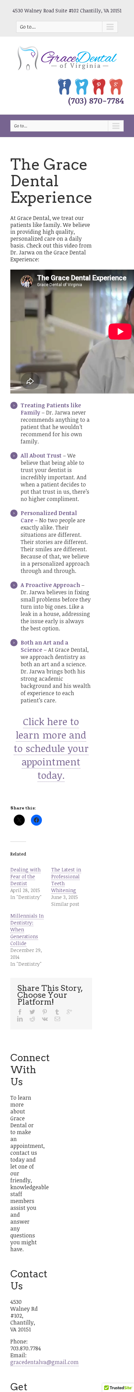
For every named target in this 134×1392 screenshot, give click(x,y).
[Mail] (57, 1019)
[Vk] (45, 1019)
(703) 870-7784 (96, 100)
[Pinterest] (44, 1012)
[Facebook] (20, 1012)
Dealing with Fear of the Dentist (25, 876)
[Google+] (69, 1012)
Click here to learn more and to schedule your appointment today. (51, 748)
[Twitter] (32, 1012)
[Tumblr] (57, 1012)
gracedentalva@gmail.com (44, 1362)
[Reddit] (32, 1019)
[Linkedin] (20, 1019)
